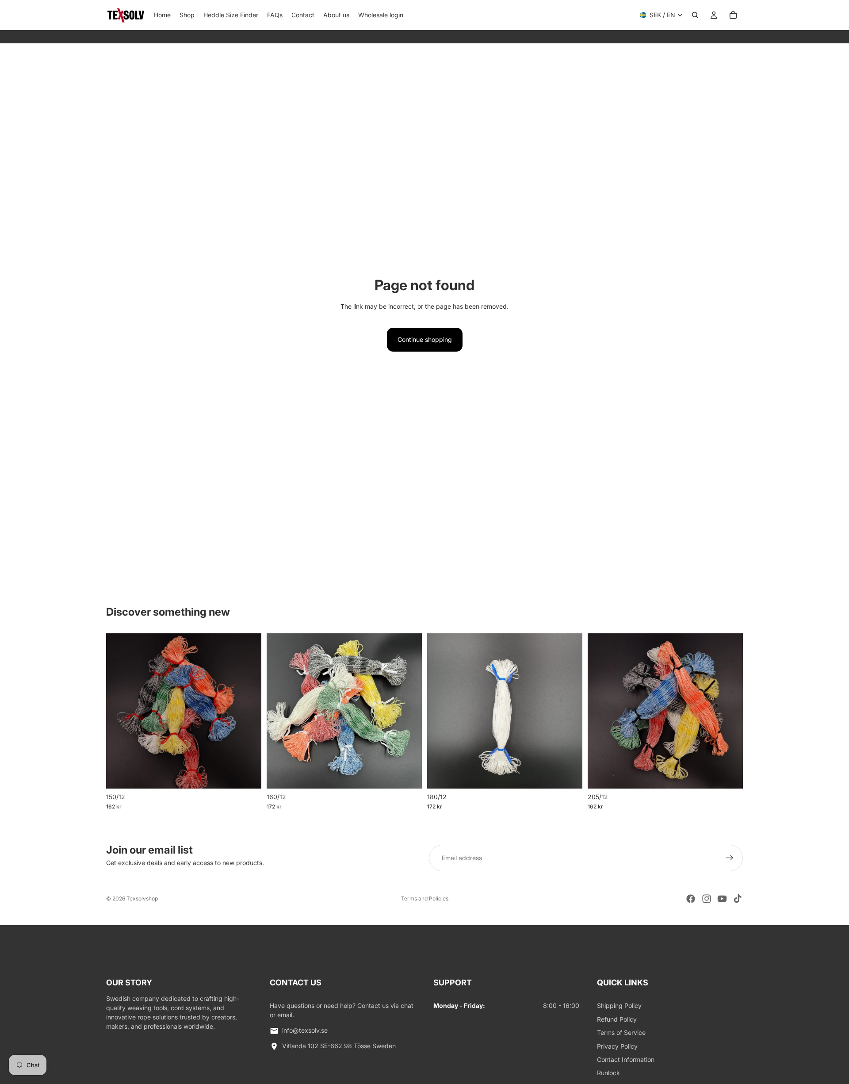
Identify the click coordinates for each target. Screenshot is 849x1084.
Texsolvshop (142, 898)
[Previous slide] (119, 710)
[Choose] (248, 775)
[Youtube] (722, 898)
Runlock (608, 1072)
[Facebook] (690, 898)
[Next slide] (248, 710)
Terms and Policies (424, 898)
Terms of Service (621, 1032)
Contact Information (625, 1059)
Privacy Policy (617, 1046)
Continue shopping (425, 339)
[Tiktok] (737, 898)
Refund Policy (617, 1019)
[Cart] (733, 15)
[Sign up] (729, 858)
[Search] (695, 15)
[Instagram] (706, 898)
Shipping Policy (619, 1005)
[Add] (569, 775)
